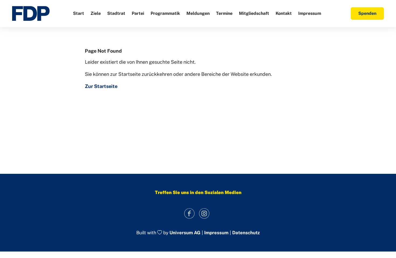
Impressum (309, 13)
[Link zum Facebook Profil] (189, 213)
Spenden (367, 13)
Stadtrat (116, 13)
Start (78, 13)
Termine (224, 13)
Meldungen (198, 13)
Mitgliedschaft (254, 13)
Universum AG (184, 233)
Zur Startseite (101, 86)
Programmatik (165, 13)
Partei (138, 13)
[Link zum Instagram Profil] (204, 213)
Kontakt (284, 13)
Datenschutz (246, 232)
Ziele (96, 13)
